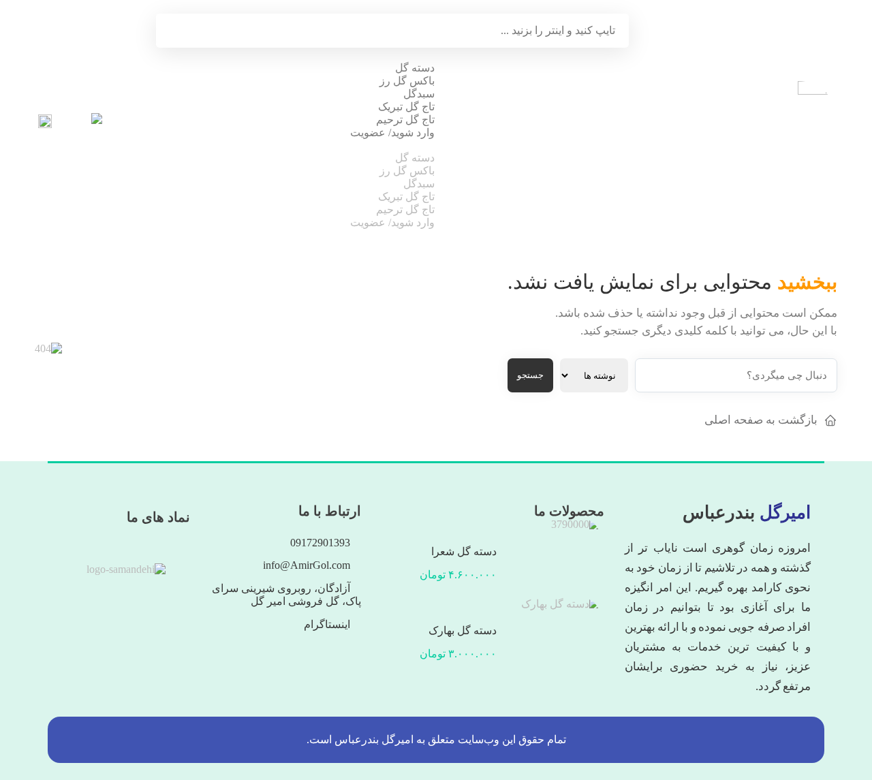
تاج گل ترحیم (405, 119)
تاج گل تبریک (406, 106)
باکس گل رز (407, 81)
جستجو (530, 375)
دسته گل (415, 68)
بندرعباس (747, 512)
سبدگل (419, 93)
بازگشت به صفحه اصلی (761, 420)
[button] (392, 145)
